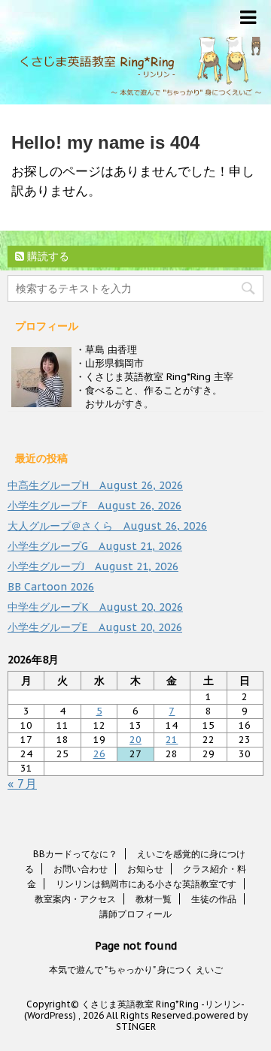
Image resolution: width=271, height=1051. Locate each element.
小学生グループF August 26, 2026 (94, 505)
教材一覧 (154, 899)
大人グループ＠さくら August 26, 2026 (107, 526)
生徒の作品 (213, 899)
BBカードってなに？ (75, 853)
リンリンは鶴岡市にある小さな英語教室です (146, 883)
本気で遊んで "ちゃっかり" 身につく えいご (136, 969)
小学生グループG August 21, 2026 (95, 546)
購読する (46, 256)
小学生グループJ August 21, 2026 (93, 566)
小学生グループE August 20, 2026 (95, 627)
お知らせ (145, 868)
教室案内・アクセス (75, 899)
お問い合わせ (80, 868)
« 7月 (22, 783)
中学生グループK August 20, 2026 (95, 607)
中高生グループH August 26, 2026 (95, 485)
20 (135, 739)
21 (172, 739)
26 (99, 753)
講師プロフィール (135, 914)
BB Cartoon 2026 (51, 586)
